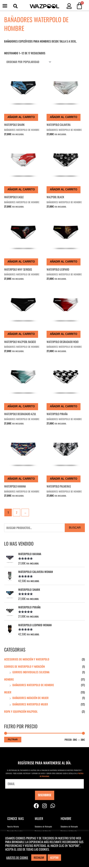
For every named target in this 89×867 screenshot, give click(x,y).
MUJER (7, 692)
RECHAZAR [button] (39, 857)
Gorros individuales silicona (30, 672)
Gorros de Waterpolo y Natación (24, 666)
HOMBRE (9, 679)
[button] (5, 6)
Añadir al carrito (21, 117)
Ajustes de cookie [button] (17, 858)
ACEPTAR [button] (54, 857)
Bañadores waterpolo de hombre (33, 685)
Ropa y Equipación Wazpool (21, 711)
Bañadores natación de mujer (30, 698)
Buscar (75, 527)
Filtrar (13, 739)
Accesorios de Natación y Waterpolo (26, 659)
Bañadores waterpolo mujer (30, 704)
